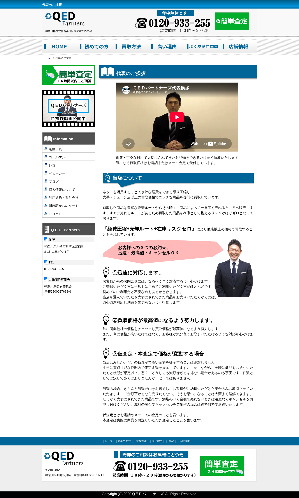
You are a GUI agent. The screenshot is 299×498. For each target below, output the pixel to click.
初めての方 (96, 46)
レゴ (52, 165)
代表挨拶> (68, 108)
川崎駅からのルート (63, 206)
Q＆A (171, 441)
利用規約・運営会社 (63, 198)
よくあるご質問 (203, 46)
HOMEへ (60, 46)
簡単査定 (232, 21)
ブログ (54, 181)
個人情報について (62, 189)
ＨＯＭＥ (55, 214)
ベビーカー (57, 173)
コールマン (57, 157)
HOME (48, 58)
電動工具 (55, 149)
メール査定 (68, 75)
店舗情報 (238, 46)
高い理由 (167, 46)
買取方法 (131, 46)
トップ (109, 441)
